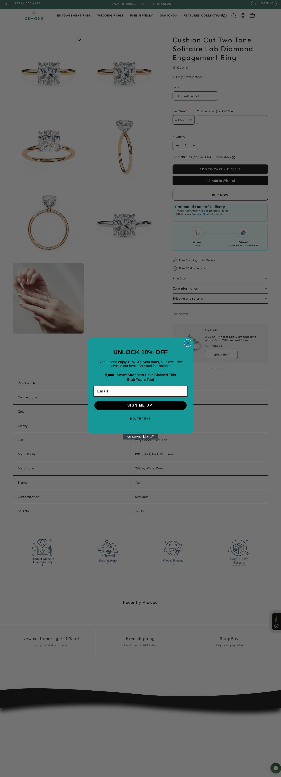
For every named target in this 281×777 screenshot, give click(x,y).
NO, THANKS (140, 418)
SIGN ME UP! (140, 405)
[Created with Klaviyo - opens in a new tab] (140, 437)
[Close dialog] (187, 343)
